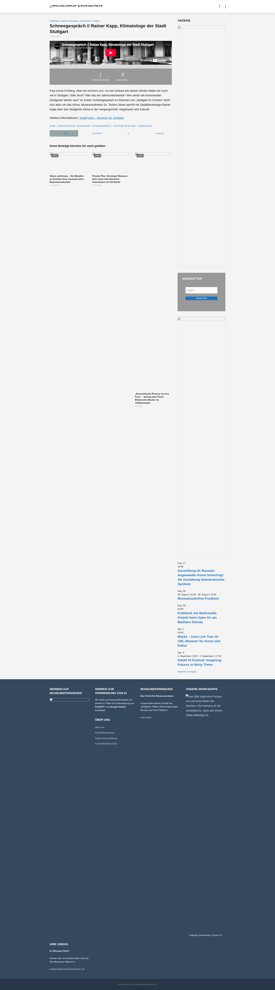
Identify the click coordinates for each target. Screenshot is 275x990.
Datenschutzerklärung (106, 738)
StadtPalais (55, 21)
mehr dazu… (146, 717)
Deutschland (85, 21)
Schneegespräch (101, 126)
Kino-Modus (122, 80)
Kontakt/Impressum (105, 732)
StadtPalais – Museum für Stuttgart (101, 118)
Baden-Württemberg (70, 21)
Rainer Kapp (83, 126)
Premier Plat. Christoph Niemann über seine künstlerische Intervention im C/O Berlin (109, 179)
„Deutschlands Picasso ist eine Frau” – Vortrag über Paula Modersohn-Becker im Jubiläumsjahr (152, 398)
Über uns (178, 6)
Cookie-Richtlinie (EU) (106, 743)
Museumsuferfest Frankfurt (198, 598)
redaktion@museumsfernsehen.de (67, 969)
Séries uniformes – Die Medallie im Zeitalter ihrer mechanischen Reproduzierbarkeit (67, 179)
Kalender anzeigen (187, 671)
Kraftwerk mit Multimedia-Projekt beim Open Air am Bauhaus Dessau (197, 617)
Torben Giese (145, 126)
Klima (52, 126)
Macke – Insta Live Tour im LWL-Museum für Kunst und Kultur (199, 641)
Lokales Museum (66, 126)
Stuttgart (96, 21)
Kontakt (192, 6)
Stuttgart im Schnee (124, 126)
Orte (133, 6)
